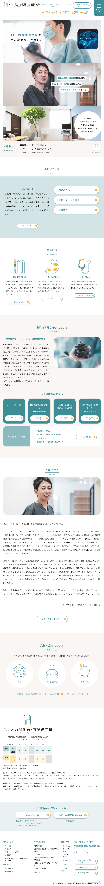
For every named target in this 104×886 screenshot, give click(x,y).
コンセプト (9, 846)
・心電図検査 (40, 438)
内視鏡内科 (9, 868)
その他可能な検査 (40, 868)
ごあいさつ (36, 872)
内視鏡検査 (38, 846)
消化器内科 (9, 871)
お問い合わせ (83, 867)
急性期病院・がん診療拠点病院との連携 (16, 859)
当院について (47, 13)
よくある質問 (54, 694)
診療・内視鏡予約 (81, 5)
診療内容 (55, 13)
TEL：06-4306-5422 (21, 740)
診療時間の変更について (40, 152)
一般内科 (8, 874)
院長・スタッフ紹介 (69, 200)
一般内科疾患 (66, 855)
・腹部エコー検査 (42, 430)
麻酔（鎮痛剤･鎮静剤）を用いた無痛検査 (45, 858)
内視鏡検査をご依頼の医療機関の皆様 (87, 847)
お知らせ (64, 860)
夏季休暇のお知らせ (39, 145)
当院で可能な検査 (65, 13)
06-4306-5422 (33, 815)
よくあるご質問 (85, 13)
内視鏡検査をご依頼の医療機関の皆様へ (29, 694)
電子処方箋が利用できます (41, 148)
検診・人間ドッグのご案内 (76, 694)
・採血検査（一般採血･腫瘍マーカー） (51, 442)
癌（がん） (67, 846)
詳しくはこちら (27, 226)
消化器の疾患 (66, 850)
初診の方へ (45, 5)
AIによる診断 (38, 854)
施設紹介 (63, 210)
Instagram (84, 872)
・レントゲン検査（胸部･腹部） (48, 434)
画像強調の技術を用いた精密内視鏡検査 (46, 850)
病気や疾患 (76, 13)
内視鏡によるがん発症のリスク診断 (46, 864)
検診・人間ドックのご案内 (56, 5)
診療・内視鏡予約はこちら (71, 815)
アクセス (68, 5)
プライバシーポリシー (82, 852)
